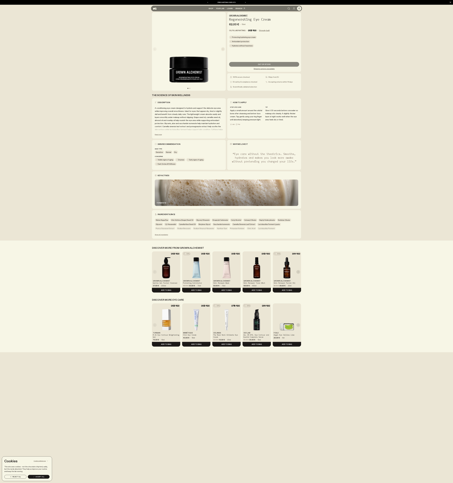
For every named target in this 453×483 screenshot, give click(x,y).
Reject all (17, 476)
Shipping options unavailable (264, 69)
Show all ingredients (161, 234)
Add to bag (166, 290)
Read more (158, 134)
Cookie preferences (40, 461)
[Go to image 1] (187, 88)
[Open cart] (299, 8)
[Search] (289, 8)
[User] (294, 8)
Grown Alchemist (238, 15)
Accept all (40, 476)
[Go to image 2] (189, 88)
